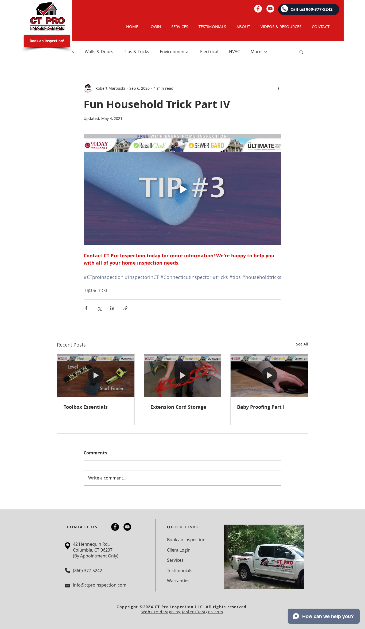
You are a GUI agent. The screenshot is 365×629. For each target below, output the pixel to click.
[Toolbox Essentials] (95, 375)
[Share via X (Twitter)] (99, 308)
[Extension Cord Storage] (182, 375)
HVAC (234, 51)
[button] (301, 52)
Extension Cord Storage (178, 407)
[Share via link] (125, 308)
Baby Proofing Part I (261, 407)
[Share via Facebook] (86, 308)
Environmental (174, 51)
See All (302, 344)
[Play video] (182, 189)
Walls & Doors (99, 51)
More (256, 51)
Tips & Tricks (136, 51)
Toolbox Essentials (86, 407)
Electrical (209, 51)
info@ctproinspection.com (99, 585)
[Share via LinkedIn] (112, 308)
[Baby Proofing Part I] (269, 375)
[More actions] (278, 88)
